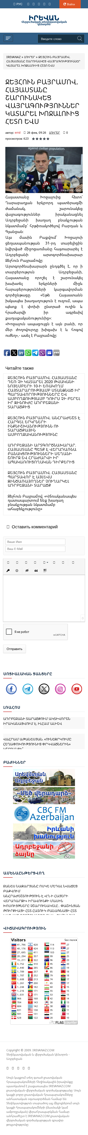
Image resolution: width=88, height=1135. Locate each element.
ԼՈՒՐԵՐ (54, 132)
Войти (71, 4)
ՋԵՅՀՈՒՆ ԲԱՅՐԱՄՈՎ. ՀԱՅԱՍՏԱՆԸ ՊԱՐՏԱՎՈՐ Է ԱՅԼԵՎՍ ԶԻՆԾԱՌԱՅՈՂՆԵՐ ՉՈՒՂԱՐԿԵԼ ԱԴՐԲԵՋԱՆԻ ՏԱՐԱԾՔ (42, 479)
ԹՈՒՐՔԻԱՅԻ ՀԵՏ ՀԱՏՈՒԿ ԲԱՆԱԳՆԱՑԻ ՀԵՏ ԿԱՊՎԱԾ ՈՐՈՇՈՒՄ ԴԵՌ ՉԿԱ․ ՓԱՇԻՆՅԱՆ (40, 909)
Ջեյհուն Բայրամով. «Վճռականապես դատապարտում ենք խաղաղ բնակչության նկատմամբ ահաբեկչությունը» (42, 502)
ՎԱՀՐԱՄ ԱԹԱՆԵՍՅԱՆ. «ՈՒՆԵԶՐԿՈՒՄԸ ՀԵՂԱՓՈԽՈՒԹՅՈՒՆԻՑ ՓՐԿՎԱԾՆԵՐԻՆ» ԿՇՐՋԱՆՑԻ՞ (37, 739)
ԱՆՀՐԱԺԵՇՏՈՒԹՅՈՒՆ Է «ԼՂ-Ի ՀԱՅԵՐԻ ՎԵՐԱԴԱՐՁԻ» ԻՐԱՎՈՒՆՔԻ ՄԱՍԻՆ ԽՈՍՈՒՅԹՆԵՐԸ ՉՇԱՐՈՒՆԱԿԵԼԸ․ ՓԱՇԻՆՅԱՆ (41, 896)
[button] (8, 562)
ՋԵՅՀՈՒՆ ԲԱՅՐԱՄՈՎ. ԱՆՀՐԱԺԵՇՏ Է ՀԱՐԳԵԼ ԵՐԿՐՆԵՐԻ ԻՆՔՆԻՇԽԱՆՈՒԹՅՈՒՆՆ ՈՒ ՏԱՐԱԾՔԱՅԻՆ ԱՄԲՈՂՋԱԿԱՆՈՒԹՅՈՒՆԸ (44, 426)
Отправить (14, 649)
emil (18, 132)
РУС (20, 4)
